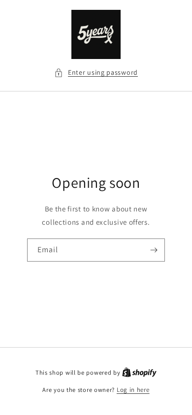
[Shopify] (139, 372)
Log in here (133, 389)
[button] (96, 72)
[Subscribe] (153, 250)
